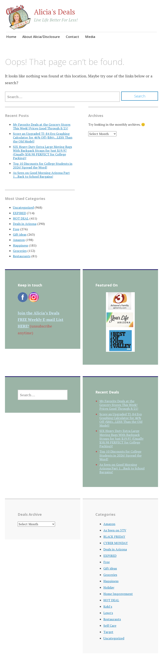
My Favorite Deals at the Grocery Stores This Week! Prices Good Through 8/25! (41, 126)
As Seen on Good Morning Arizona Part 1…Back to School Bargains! (41, 175)
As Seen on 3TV (114, 530)
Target (108, 632)
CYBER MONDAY (115, 543)
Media (90, 36)
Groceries (20, 251)
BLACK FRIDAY (114, 536)
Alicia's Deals (54, 11)
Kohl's (107, 606)
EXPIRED (19, 213)
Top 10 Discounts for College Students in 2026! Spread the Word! (42, 165)
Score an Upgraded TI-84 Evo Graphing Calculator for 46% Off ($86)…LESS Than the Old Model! (42, 137)
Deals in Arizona (24, 224)
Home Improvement (118, 594)
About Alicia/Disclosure (41, 36)
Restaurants (21, 256)
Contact (72, 36)
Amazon (19, 240)
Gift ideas (19, 234)
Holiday (108, 587)
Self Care (109, 625)
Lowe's (108, 613)
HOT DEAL (21, 218)
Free (16, 229)
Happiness (20, 245)
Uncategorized (23, 207)
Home (11, 36)
